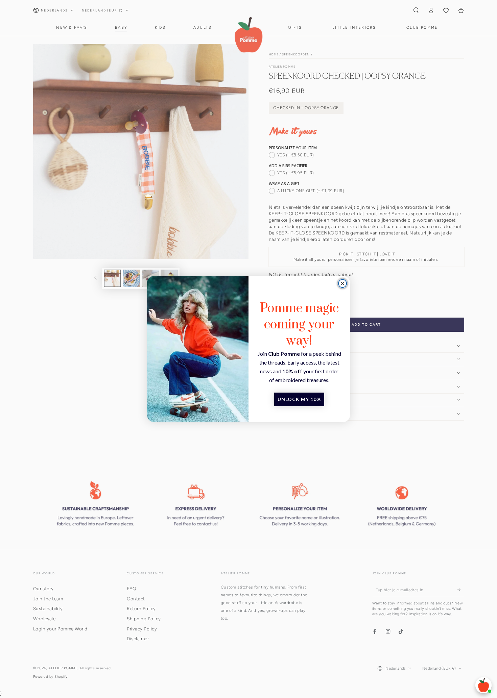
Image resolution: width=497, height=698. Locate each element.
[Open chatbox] (483, 685)
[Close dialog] (342, 283)
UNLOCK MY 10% (299, 399)
